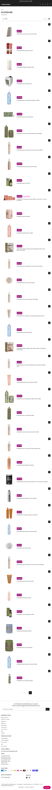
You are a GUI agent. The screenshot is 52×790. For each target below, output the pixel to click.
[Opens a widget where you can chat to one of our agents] (47, 787)
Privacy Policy (4, 729)
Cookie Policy (4, 727)
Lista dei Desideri (4, 740)
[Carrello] (47, 4)
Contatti (3, 733)
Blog (2, 731)
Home (2, 9)
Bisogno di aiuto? (4, 717)
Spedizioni (3, 723)
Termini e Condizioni (29, 787)
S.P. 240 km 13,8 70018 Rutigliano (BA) (9, 751)
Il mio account (4, 746)
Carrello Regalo (4, 738)
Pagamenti (3, 721)
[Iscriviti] (47, 709)
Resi (2, 744)
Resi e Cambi (4, 725)
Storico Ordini (4, 742)
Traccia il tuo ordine (5, 719)
